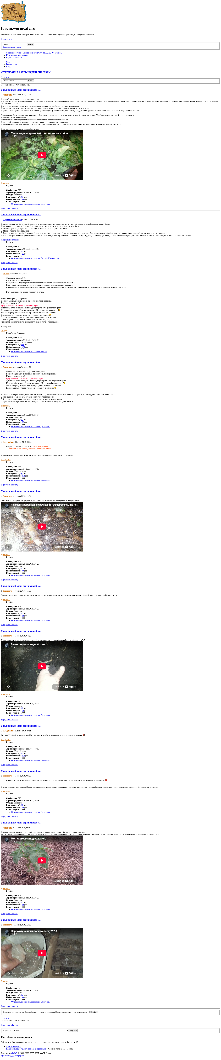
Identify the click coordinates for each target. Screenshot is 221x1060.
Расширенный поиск (12, 47)
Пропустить (6, 39)
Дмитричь (7, 95)
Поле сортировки (47, 1012)
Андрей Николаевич (12, 219)
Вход (8, 66)
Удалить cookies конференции (33, 1049)
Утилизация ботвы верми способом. (26, 71)
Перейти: (7, 1030)
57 (23, 254)
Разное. (58, 53)
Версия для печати (14, 57)
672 (23, 347)
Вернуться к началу (9, 208)
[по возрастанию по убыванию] (86, 1012)
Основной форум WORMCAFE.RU (38, 53)
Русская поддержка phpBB (12, 1055)
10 (22, 251)
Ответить (5, 77)
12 (22, 197)
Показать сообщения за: (13, 1012)
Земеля (6, 274)
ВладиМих (8, 442)
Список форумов (13, 53)
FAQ (8, 62)
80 (23, 199)
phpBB (14, 1053)
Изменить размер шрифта (17, 55)
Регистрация (11, 64)
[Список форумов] (14, 22)
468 (22, 345)
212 (23, 476)
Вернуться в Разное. (10, 1025)
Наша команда (12, 1049)
